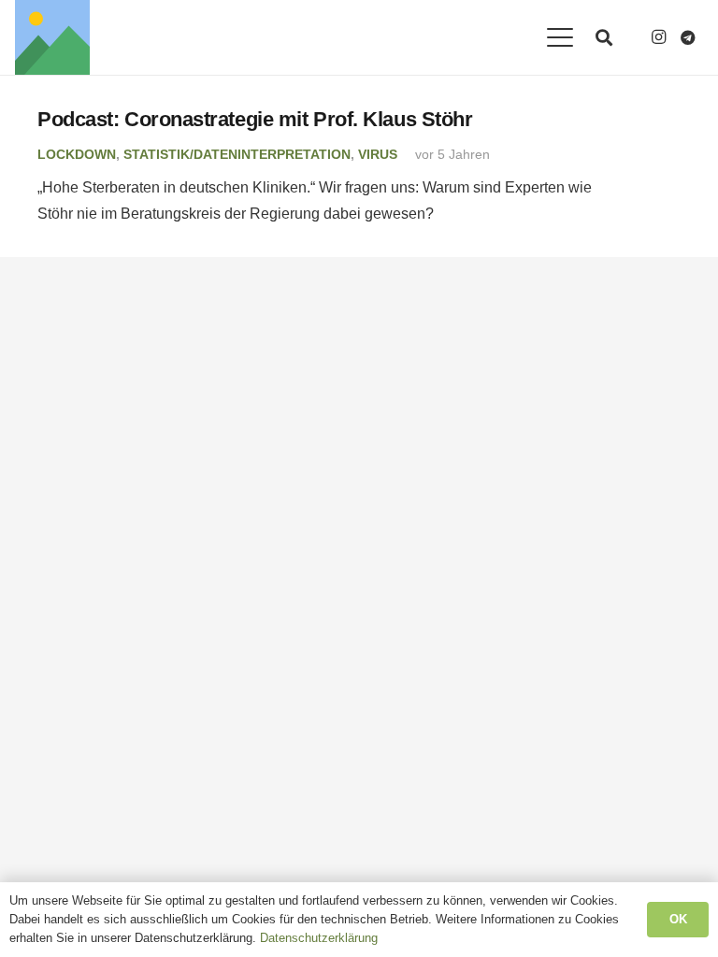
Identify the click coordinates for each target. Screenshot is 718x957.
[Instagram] (658, 37)
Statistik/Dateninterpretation (237, 154)
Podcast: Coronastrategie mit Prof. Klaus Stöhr (254, 119)
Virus (377, 154)
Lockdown (76, 154)
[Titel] (52, 37)
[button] (560, 37)
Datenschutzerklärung (319, 938)
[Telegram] (688, 37)
